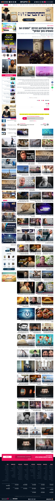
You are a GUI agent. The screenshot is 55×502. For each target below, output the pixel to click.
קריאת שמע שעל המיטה (5, 480)
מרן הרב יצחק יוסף (20, 468)
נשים (46, 469)
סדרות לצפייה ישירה (32, 470)
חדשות (46, 4)
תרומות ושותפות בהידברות (41, 483)
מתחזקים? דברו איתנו (5, 1)
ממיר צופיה (52, 491)
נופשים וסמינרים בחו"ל (33, 491)
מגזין (48, 4)
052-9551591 (34, 488)
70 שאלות (33, 4)
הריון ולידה (14, 474)
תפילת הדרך (6, 475)
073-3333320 (8, 485)
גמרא (27, 468)
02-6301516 (51, 489)
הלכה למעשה (39, 469)
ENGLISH (14, 4)
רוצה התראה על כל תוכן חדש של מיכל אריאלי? (33, 116)
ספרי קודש (26, 478)
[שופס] (13, 2)
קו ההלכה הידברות (42, 487)
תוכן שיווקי (45, 479)
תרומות (19, 4)
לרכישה (7, 250)
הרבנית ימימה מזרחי (12, 470)
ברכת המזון (7, 470)
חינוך (27, 473)
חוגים (34, 478)
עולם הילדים (36, 4)
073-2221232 (16, 484)
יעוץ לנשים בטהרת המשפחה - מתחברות (49, 488)
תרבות (46, 474)
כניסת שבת (51, 473)
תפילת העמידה (6, 469)
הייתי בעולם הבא (39, 478)
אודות (52, 480)
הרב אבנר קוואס (20, 478)
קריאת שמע (6, 473)
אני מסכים (33, 120)
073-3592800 (25, 484)
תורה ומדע (45, 473)
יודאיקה (27, 479)
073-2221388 (34, 484)
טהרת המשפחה (13, 468)
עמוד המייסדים (51, 478)
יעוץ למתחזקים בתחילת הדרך (14, 483)
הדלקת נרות (13, 469)
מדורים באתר (45, 464)
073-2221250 (43, 492)
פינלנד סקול (26, 470)
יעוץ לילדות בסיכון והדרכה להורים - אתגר (6, 484)
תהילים (7, 474)
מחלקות (21, 4)
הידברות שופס (43, 491)
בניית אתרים (11, 499)
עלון (25, 4)
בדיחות (34, 468)
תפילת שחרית (6, 465)
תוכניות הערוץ (39, 464)
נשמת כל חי (6, 478)
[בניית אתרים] (15, 499)
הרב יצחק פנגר (20, 469)
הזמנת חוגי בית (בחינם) (15, 487)
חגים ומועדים (45, 478)
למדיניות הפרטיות (31, 120)
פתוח (40, 470)
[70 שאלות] (11, 2)
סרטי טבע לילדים (33, 475)
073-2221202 (34, 492)
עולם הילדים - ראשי (32, 465)
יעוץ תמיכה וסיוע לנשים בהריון (32, 487)
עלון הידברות (51, 468)
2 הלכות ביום (51, 470)
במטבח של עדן (39, 468)
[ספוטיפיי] (10, 2)
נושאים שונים (26, 464)
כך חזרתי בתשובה (39, 475)
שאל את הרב (30, 4)
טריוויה (34, 474)
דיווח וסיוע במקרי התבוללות (24, 487)
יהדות (46, 465)
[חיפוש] (45, 2)
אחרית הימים (26, 475)
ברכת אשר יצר (6, 479)
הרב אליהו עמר (20, 479)
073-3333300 (43, 488)
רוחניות (46, 470)
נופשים (52, 474)
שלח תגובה (46, 109)
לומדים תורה (26, 465)
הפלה (14, 473)
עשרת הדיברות (26, 469)
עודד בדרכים (39, 465)
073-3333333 (51, 492)
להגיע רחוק (39, 474)
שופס (23, 4)
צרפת (41, 100)
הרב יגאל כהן (20, 470)
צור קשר (16, 4)
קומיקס (34, 473)
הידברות (51, 464)
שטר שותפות (43, 4)
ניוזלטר (52, 469)
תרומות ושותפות (51, 475)
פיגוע (37, 100)
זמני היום (27, 4)
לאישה (14, 465)
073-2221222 (51, 484)
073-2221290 (16, 488)
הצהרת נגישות (51, 479)
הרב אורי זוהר (20, 475)
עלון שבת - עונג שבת (33, 483)
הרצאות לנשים (13, 475)
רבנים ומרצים (20, 464)
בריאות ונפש (26, 474)
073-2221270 (8, 488)
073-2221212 (43, 484)
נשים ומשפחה (13, 464)
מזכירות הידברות (51, 483)
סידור (7, 464)
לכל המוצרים (9, 269)
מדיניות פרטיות (51, 465)
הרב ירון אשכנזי (20, 473)
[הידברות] (25, 1)
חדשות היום (45, 468)
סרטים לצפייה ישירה (32, 469)
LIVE (10, 4)
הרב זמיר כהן (40, 4)
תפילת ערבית (6, 468)
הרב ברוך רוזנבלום (20, 474)
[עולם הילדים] (15, 2)
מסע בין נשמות (39, 473)
